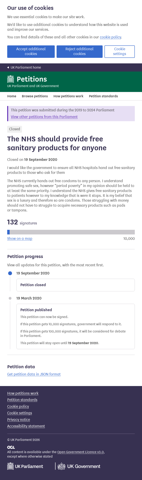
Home (11, 96)
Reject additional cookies (79, 51)
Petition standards (103, 96)
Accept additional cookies (31, 51)
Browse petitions (35, 96)
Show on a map (19, 238)
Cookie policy (18, 406)
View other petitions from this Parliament (44, 117)
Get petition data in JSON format (34, 374)
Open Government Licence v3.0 (80, 452)
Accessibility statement (26, 426)
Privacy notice (18, 420)
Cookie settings (119, 51)
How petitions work (68, 96)
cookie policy (110, 37)
